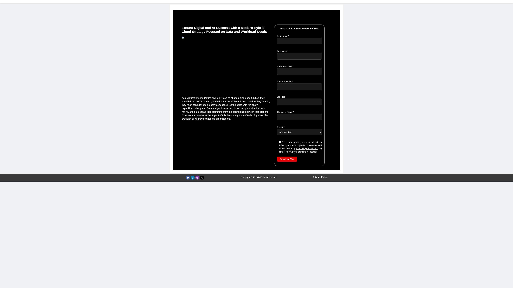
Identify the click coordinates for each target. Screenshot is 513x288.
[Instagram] (197, 178)
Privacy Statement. (297, 152)
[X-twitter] (202, 178)
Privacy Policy (320, 177)
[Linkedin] (193, 178)
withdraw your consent (307, 148)
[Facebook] (188, 178)
